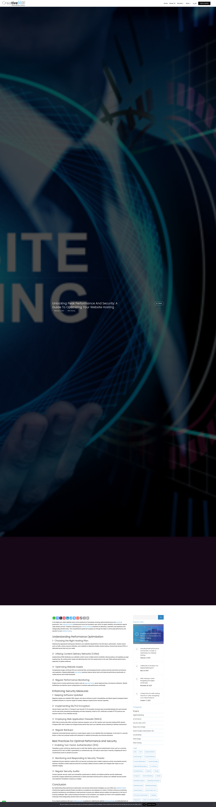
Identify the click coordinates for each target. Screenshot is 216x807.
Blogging (136, 711)
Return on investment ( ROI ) (150, 800)
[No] (214, 804)
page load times (89, 683)
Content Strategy (153, 761)
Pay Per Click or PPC (139, 723)
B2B (135, 751)
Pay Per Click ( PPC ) (151, 790)
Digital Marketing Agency (140, 766)
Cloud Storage (137, 756)
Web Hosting (71, 311)
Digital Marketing (138, 715)
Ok (144, 804)
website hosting (86, 626)
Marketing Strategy (151, 785)
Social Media (137, 735)
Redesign (153, 795)
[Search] (161, 617)
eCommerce (137, 719)
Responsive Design (139, 727)
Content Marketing (150, 756)
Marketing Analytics (139, 780)
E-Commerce (153, 766)
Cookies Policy (151, 804)
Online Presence (138, 790)
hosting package (109, 801)
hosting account (78, 801)
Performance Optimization (141, 795)
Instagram (136, 776)
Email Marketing (138, 771)
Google (156, 771)
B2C (141, 751)
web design (78, 672)
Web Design (137, 739)
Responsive (137, 800)
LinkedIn (158, 776)
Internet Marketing (148, 776)
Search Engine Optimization (143, 731)
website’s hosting (68, 624)
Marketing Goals (138, 785)
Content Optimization (139, 761)
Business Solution (150, 751)
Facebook (148, 771)
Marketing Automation (154, 780)
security (118, 622)
